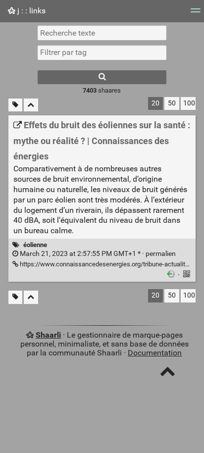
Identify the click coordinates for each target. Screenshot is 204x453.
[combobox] (102, 52)
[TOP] (167, 373)
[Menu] (195, 13)
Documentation (155, 352)
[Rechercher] (102, 77)
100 (189, 103)
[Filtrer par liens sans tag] (15, 105)
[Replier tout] (31, 105)
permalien (97, 254)
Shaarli (48, 335)
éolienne (35, 245)
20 (155, 103)
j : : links (30, 10)
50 (172, 103)
